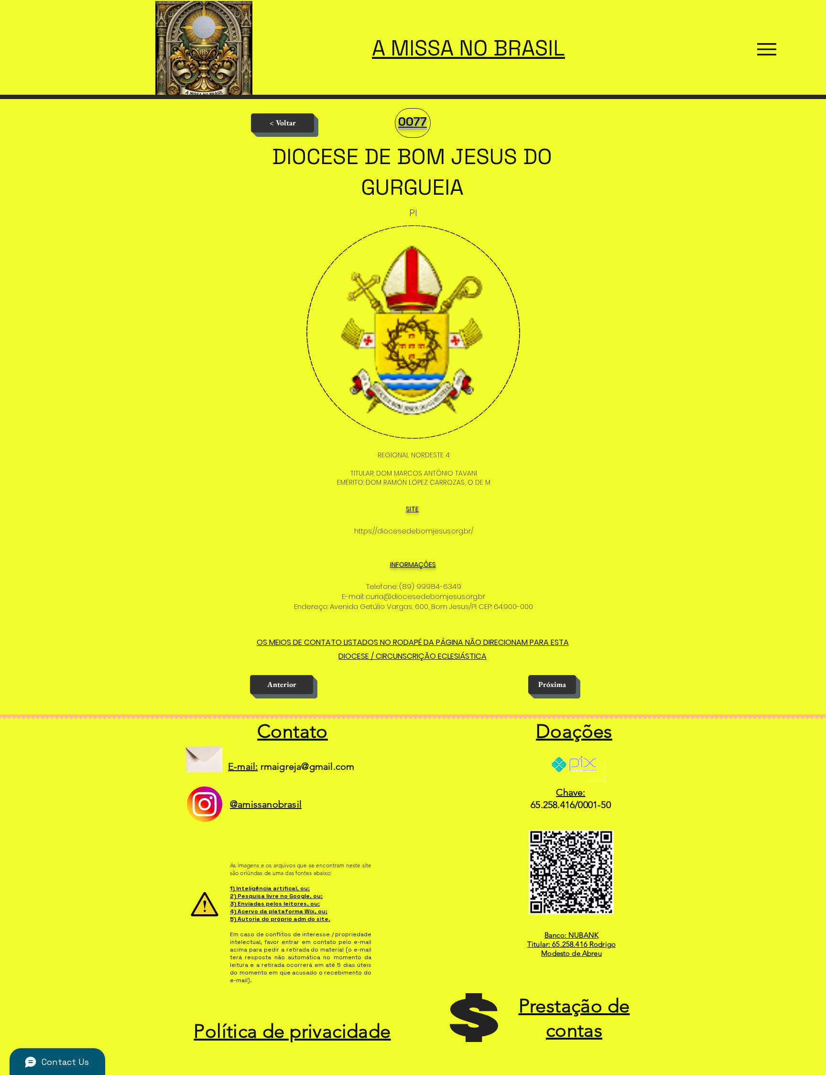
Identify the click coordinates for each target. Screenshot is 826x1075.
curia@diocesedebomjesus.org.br (425, 596)
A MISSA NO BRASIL (468, 48)
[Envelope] (204, 755)
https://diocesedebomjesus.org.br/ (413, 531)
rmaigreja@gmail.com (308, 766)
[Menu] (767, 49)
